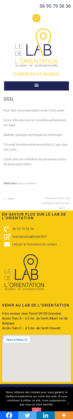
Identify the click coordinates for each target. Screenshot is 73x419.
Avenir (11, 198)
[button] (36, 85)
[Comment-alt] (36, 18)
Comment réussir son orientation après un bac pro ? (55, 203)
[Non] (68, 403)
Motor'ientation (27, 183)
